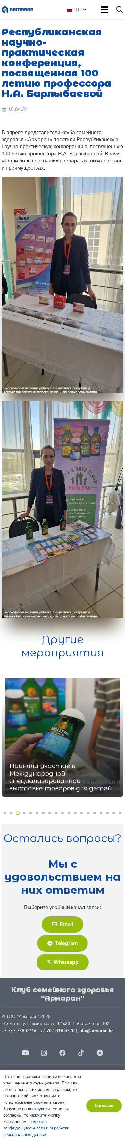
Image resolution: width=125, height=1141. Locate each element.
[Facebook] (62, 1053)
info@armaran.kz (96, 1030)
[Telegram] (100, 1053)
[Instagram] (44, 1053)
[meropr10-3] (62, 509)
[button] (83, 9)
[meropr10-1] (62, 285)
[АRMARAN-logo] (17, 9)
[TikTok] (81, 1053)
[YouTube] (25, 1053)
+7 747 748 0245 (19, 1030)
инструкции (39, 1108)
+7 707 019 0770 (57, 1030)
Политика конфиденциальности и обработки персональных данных (36, 1128)
